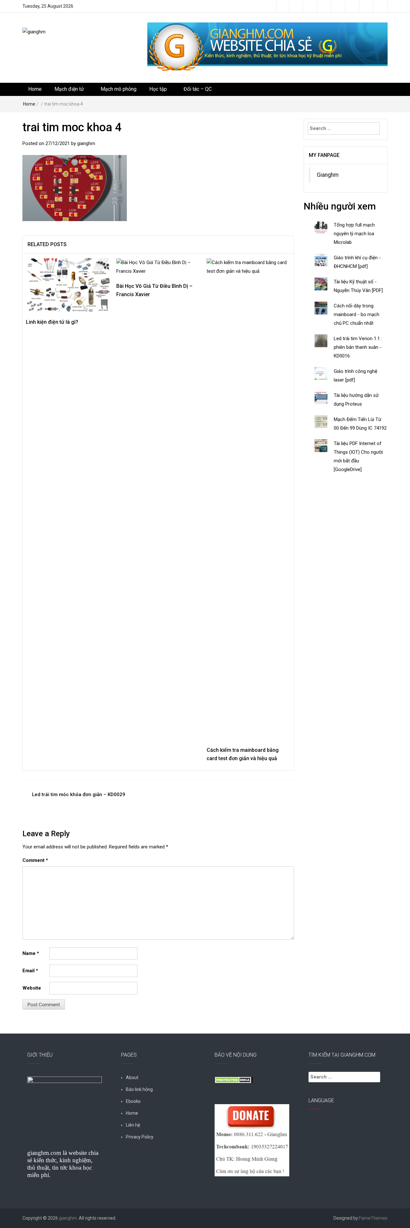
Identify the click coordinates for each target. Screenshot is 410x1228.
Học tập (158, 89)
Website (31, 988)
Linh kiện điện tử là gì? (52, 322)
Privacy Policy (139, 1136)
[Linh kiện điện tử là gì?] (68, 285)
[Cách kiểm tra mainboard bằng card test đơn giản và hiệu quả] (249, 499)
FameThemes (373, 1218)
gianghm (86, 143)
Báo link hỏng (139, 1089)
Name (30, 953)
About (132, 1077)
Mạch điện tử (69, 89)
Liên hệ (133, 1125)
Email (30, 971)
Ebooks (133, 1101)
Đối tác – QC (198, 89)
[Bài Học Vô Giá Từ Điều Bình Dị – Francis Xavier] (158, 267)
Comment (35, 860)
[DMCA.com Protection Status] (234, 1079)
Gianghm (328, 175)
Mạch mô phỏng (118, 89)
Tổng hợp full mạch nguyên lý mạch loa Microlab (354, 233)
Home (35, 89)
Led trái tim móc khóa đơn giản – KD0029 (78, 794)
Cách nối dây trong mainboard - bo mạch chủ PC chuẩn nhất (356, 314)
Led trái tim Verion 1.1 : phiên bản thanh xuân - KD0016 (358, 347)
